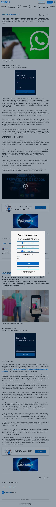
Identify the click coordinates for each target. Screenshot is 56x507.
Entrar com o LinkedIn (29, 243)
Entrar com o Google (29, 247)
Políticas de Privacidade (28, 272)
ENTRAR (28, 263)
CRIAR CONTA (28, 268)
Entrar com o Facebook (29, 251)
